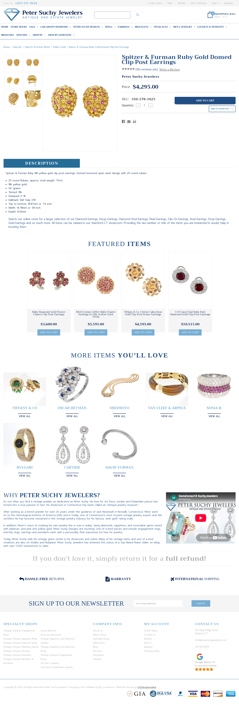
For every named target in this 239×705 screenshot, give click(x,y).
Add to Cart (49, 332)
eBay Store (99, 642)
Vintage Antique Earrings (16, 651)
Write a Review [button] (169, 69)
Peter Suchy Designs (86, 27)
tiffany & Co (24, 408)
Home (4, 27)
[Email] (129, 121)
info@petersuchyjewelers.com (210, 640)
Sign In (147, 642)
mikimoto (119, 408)
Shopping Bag (151, 651)
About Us (98, 630)
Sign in (215, 3)
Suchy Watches (48, 630)
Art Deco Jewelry (50, 663)
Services (97, 651)
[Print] (134, 121)
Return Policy (99, 634)
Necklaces (161, 27)
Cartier (72, 468)
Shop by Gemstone (59, 35)
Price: (126, 86)
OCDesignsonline (147, 687)
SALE (32, 27)
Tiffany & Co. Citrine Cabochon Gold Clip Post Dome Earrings (143, 313)
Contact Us (150, 634)
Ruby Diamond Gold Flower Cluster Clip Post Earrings (49, 313)
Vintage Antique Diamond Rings (20, 642)
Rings (108, 27)
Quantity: (128, 105)
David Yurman (119, 468)
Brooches (7, 35)
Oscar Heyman (72, 408)
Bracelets (141, 27)
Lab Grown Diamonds (54, 27)
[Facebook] (123, 121)
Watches (21, 35)
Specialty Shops (101, 638)
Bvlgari (25, 468)
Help (170, 3)
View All (25, 416)
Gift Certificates (199, 3)
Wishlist (182, 3)
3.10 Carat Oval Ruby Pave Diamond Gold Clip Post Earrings (190, 313)
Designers (98, 655)
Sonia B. (214, 408)
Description (41, 163)
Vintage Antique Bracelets (17, 655)
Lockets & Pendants (210, 27)
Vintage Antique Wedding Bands (21, 646)
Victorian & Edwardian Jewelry (57, 667)
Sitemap (97, 659)
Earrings (124, 27)
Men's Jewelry (182, 27)
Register (228, 3)
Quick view (49, 280)
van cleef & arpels (167, 408)
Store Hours (19, 27)
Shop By (38, 35)
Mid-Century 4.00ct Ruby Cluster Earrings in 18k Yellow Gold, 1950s (96, 314)
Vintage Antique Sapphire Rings (20, 638)
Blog (95, 646)
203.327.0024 (202, 646)
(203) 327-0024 (26, 3)
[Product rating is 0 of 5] (128, 69)
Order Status (155, 3)
